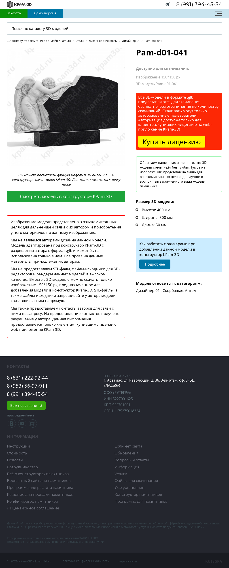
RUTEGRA (213, 561)
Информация (127, 467)
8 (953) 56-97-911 (27, 385)
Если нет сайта (128, 446)
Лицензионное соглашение (33, 508)
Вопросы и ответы (131, 460)
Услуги (120, 474)
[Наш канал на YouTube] (22, 424)
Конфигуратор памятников (32, 501)
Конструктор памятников (138, 494)
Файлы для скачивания (136, 481)
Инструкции (18, 446)
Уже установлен (129, 488)
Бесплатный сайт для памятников (39, 481)
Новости (15, 460)
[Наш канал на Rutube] (33, 424)
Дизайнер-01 (148, 290)
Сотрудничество (22, 467)
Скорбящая (173, 290)
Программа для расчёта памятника (40, 488)
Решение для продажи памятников (40, 494)
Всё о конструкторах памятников (38, 474)
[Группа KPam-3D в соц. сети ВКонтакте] (12, 424)
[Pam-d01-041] (66, 106)
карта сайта (128, 561)
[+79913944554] (167, 5)
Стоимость (17, 453)
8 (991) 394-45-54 (199, 4)
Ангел (190, 290)
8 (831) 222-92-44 (27, 377)
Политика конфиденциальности (85, 561)
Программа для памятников (141, 501)
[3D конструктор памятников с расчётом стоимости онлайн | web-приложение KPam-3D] (19, 4)
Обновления (126, 453)
